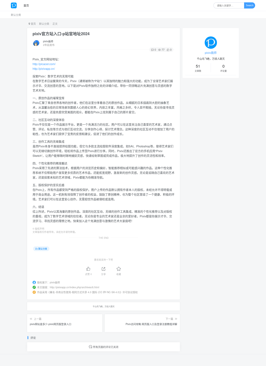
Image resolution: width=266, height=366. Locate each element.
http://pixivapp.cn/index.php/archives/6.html (74, 287)
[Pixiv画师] (15, 5)
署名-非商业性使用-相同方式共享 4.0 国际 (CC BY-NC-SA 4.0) (85, 292)
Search (249, 5)
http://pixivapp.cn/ (44, 69)
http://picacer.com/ (44, 64)
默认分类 (16, 14)
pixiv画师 (48, 41)
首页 (26, 5)
